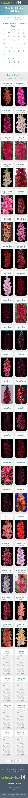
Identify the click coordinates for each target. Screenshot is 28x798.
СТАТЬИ (7, 771)
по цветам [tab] (7, 19)
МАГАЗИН (22, 769)
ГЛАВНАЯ (7, 768)
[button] (26, 2)
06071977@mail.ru (15, 787)
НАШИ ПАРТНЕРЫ (18, 771)
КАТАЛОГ (13, 769)
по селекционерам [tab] (18, 19)
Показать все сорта (15, 78)
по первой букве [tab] (19, 17)
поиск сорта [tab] (8, 17)
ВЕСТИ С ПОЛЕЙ (17, 768)
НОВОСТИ (5, 769)
